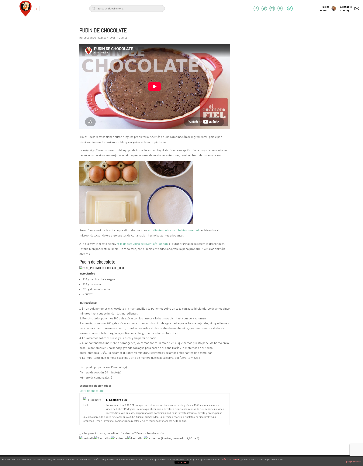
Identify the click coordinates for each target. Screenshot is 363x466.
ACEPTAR (181, 462)
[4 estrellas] (135, 438)
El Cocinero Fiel (92, 37)
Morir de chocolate (91, 391)
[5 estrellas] (152, 438)
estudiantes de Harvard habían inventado (174, 230)
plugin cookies (353, 461)
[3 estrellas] (119, 438)
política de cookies (230, 459)
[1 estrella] (86, 438)
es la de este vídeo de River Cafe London (142, 244)
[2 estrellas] (102, 438)
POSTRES (122, 37)
